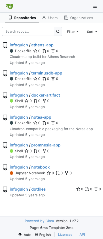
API (82, 234)
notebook (40, 167)
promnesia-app (45, 144)
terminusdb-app (46, 72)
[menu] (24, 234)
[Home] (9, 6)
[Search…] (58, 31)
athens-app (42, 44)
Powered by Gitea (39, 221)
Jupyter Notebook (30, 173)
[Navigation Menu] (95, 6)
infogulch (19, 44)
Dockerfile (23, 51)
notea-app (41, 117)
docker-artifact (45, 95)
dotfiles (38, 189)
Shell (19, 101)
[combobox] (73, 31)
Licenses (65, 234)
